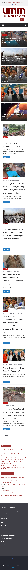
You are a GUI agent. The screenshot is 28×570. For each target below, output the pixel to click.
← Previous (4, 436)
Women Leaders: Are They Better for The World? (13, 97)
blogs (2, 530)
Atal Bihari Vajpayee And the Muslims (13, 496)
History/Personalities (6, 539)
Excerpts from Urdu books (8, 536)
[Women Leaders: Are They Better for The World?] (14, 94)
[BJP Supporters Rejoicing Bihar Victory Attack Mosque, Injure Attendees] (14, 262)
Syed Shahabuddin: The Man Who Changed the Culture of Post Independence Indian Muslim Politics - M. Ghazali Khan (13, 480)
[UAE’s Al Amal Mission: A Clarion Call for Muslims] (14, 113)
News (2, 542)
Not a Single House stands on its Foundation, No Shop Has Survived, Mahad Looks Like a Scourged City (13, 455)
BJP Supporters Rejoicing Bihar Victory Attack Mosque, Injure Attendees (13, 279)
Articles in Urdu (5, 527)
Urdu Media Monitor (16, 46)
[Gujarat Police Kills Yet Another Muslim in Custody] (14, 132)
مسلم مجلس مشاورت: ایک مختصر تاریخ (17, 493)
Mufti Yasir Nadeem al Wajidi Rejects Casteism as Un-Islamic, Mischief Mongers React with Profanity (14, 41)
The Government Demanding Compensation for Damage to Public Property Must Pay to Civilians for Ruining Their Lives (13, 77)
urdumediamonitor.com (8, 516)
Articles (5, 36)
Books (2, 533)
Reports (5, 138)
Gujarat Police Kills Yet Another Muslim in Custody (13, 450)
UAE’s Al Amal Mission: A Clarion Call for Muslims (13, 116)
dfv (2, 496)
